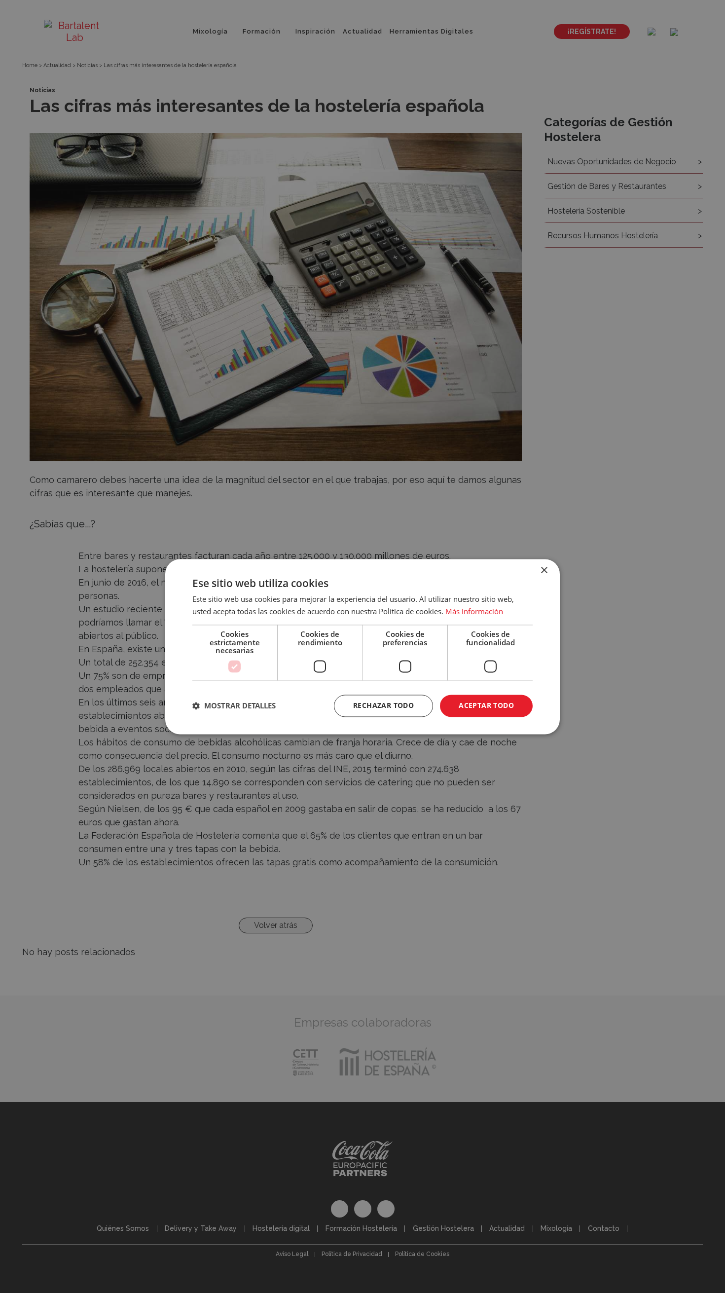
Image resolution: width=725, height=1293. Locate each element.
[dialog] (362, 646)
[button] (234, 706)
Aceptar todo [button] (486, 705)
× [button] (543, 570)
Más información (474, 611)
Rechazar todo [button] (383, 705)
